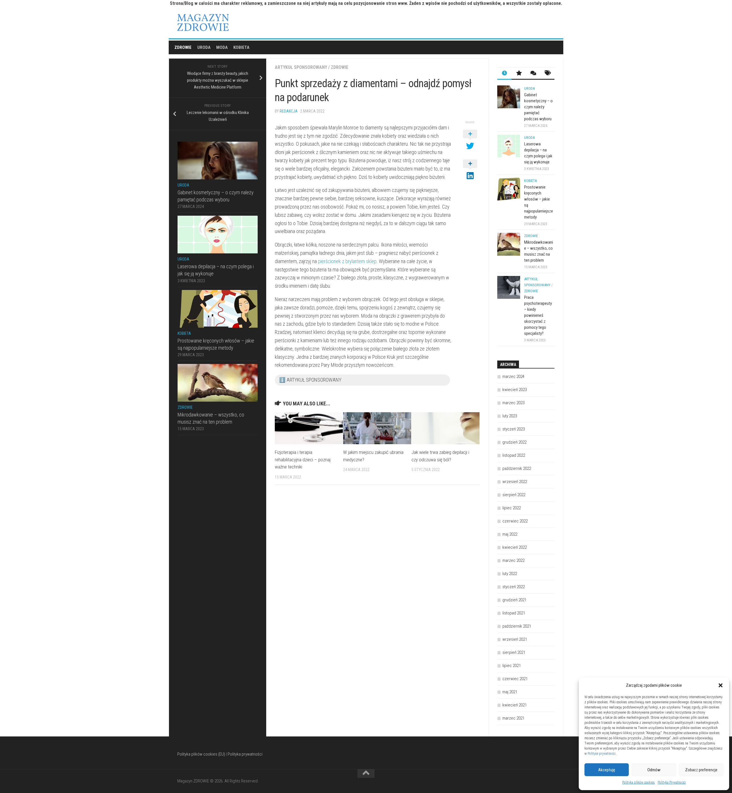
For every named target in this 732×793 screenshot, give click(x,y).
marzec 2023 (513, 402)
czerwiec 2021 (515, 678)
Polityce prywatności (602, 754)
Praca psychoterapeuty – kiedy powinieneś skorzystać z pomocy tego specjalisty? (538, 315)
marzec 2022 (513, 560)
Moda (222, 47)
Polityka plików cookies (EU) (201, 754)
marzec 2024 (513, 376)
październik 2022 (516, 468)
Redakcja (289, 111)
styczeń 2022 (513, 586)
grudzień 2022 (514, 442)
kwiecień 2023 (514, 389)
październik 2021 (516, 626)
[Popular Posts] (519, 73)
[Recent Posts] (504, 73)
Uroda (203, 47)
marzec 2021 (513, 718)
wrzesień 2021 (514, 639)
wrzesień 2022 (514, 481)
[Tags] (547, 73)
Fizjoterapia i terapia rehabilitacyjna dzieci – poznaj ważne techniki (303, 459)
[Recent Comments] (533, 73)
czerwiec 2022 (515, 521)
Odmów (654, 769)
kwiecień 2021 (514, 705)
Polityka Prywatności (672, 782)
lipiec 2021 (511, 665)
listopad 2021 (513, 613)
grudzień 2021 (514, 599)
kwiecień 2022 (514, 547)
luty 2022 (509, 573)
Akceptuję (606, 769)
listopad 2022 (513, 455)
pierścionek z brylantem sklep (347, 261)
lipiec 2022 (511, 507)
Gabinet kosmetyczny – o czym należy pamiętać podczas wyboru (538, 106)
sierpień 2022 (513, 494)
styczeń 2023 (513, 429)
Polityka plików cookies (638, 782)
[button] (720, 685)
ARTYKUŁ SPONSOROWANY (301, 67)
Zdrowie (183, 47)
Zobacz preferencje (701, 769)
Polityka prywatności (245, 754)
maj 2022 (509, 534)
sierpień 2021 (513, 652)
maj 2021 (509, 691)
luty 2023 (509, 415)
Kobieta (241, 47)
